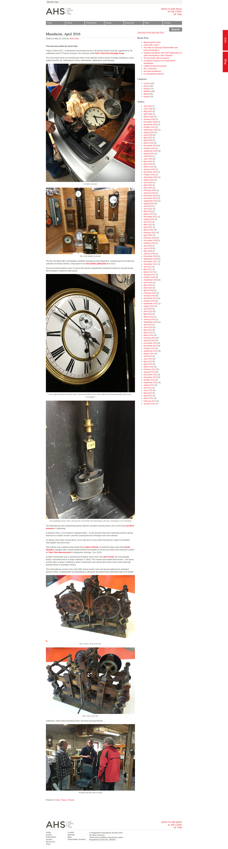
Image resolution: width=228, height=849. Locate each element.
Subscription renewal (76, 839)
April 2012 (148, 396)
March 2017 (149, 272)
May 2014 (148, 330)
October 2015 (149, 301)
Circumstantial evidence (154, 74)
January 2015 (149, 319)
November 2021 (150, 217)
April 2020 (148, 235)
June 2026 (148, 109)
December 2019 (150, 240)
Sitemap (71, 835)
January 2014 (149, 340)
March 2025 (149, 143)
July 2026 (148, 106)
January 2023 (149, 193)
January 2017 (149, 275)
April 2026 (148, 114)
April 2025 (148, 140)
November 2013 (150, 346)
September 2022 (151, 201)
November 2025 (150, 124)
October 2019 (149, 243)
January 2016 (149, 296)
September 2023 (151, 177)
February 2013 (150, 369)
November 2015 (150, 298)
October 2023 (149, 175)
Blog (225, 62)
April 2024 (148, 164)
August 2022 (149, 203)
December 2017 (150, 261)
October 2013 (149, 348)
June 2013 (148, 359)
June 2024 (148, 159)
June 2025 (148, 135)
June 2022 (148, 209)
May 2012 (148, 393)
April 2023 (148, 188)
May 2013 (148, 361)
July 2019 (148, 246)
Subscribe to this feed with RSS (150, 33)
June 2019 (148, 248)
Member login (53, 2)
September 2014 (151, 322)
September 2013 (151, 351)
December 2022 (150, 196)
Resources (129, 23)
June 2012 (148, 390)
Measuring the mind (152, 42)
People (71, 800)
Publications (91, 23)
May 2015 (148, 314)
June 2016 (148, 282)
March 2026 (149, 117)
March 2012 (149, 398)
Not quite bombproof (152, 71)
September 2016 (151, 280)
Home (49, 23)
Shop (147, 23)
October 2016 (149, 277)
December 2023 (150, 172)
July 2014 (148, 325)
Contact (167, 23)
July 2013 (148, 356)
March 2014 (149, 335)
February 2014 (150, 338)
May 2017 (148, 269)
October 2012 (149, 380)
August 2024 (149, 154)
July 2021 (148, 222)
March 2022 (149, 214)
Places (64, 800)
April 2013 (148, 364)
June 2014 (148, 327)
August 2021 (149, 219)
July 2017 (148, 267)
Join (225, 40)
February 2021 (150, 233)
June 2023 (148, 182)
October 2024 (149, 148)
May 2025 (148, 138)
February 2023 (150, 190)
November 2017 (150, 264)
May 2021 (148, 224)
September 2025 (151, 130)
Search (175, 29)
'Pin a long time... (151, 69)
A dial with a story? (151, 45)
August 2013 (149, 354)
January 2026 (149, 119)
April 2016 (148, 288)
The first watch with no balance (157, 58)
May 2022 (148, 211)
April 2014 (148, 333)
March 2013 (149, 367)
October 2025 (149, 127)
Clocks (57, 800)
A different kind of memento (155, 66)
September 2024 (151, 151)
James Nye (74, 39)
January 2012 (149, 404)
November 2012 (150, 377)
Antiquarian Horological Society (104, 833)
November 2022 (150, 198)
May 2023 (148, 185)
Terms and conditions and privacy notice (106, 837)
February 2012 (150, 401)
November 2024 (150, 146)
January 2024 (149, 169)
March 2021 (149, 230)
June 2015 (148, 311)
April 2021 (148, 227)
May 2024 (148, 161)
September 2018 (151, 259)
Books (146, 94)
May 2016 (148, 285)
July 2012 (148, 388)
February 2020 (150, 238)
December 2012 (150, 375)
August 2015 (149, 306)
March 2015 (149, 317)
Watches (147, 91)
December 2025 (150, 122)
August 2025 (149, 132)
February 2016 (150, 293)
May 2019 (148, 251)
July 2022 (148, 206)
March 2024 (149, 167)
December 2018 (150, 256)
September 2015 (151, 303)
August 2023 (149, 180)
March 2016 (149, 290)
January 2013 (149, 372)
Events (69, 23)
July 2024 (148, 156)
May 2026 (148, 111)
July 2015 (148, 309)
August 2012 (149, 385)
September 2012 (151, 382)
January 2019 (149, 254)
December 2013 (150, 343)
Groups (108, 23)
